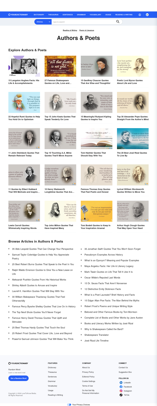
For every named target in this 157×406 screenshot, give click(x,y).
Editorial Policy (88, 376)
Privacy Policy (88, 372)
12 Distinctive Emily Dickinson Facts (102, 289)
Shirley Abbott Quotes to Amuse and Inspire (34, 285)
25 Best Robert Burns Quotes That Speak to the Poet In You (43, 264)
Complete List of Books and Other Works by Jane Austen (113, 317)
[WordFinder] (147, 14)
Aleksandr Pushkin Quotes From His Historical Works (39, 279)
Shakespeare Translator (96, 334)
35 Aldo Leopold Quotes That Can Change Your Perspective (42, 248)
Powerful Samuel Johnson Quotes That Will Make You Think (42, 339)
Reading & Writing (70, 30)
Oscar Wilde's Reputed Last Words (102, 277)
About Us (86, 367)
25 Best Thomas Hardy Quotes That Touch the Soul (38, 327)
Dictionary (52, 367)
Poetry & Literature (86, 30)
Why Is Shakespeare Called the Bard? (103, 329)
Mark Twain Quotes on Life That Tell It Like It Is (108, 271)
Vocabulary (52, 385)
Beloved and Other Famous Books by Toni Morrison (110, 311)
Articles (40, 21)
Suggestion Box (125, 372)
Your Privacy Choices (81, 404)
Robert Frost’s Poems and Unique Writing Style (108, 306)
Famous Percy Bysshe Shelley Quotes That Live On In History (44, 306)
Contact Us (123, 367)
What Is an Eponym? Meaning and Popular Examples (111, 260)
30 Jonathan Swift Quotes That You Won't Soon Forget (112, 248)
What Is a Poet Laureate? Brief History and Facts (109, 294)
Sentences (52, 376)
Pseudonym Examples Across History (103, 254)
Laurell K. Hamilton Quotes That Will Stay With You (38, 291)
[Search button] (119, 21)
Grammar (52, 381)
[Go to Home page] (18, 15)
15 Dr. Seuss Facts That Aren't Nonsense (105, 283)
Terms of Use (87, 385)
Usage (50, 390)
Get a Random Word (18, 378)
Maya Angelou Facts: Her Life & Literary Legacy (108, 266)
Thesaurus (52, 372)
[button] (139, 14)
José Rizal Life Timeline (96, 340)
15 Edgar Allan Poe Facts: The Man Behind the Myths (111, 300)
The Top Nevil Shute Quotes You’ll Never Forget (36, 312)
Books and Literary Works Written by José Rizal (108, 323)
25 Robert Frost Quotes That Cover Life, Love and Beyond (42, 333)
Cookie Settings (88, 381)
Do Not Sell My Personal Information (90, 391)
